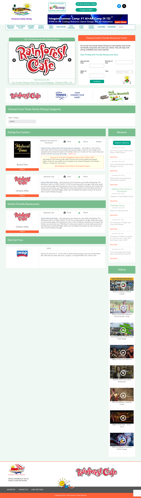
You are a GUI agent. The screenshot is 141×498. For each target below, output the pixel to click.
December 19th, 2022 (118, 147)
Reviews (99, 142)
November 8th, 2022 (118, 219)
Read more (72, 154)
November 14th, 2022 (118, 175)
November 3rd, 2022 (118, 249)
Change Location (86, 10)
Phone (85, 142)
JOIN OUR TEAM (37, 489)
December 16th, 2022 (118, 161)
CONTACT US (23, 489)
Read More (114, 157)
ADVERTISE (11, 489)
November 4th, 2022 (118, 233)
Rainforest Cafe (49, 177)
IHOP (49, 248)
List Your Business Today (86, 4)
